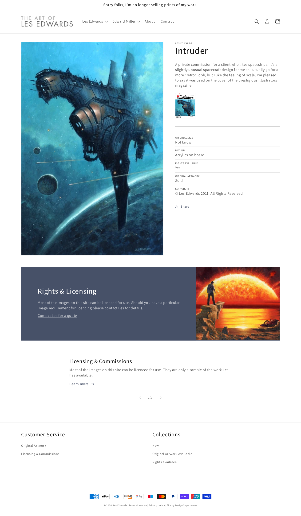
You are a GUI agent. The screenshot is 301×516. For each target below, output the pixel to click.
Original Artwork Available (172, 454)
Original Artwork (33, 445)
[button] (94, 21)
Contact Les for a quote (57, 315)
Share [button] (185, 206)
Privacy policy (157, 505)
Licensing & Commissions (40, 454)
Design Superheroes (186, 505)
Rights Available (164, 462)
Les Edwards (120, 505)
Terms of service (138, 505)
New (155, 445)
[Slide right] (161, 397)
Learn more (79, 383)
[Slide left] (140, 397)
